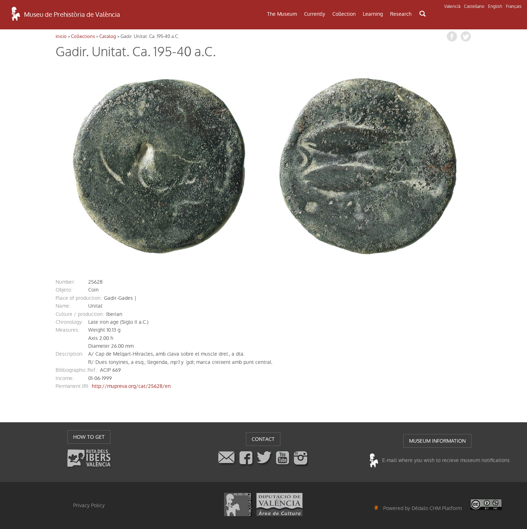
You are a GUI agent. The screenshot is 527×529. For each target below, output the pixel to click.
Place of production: (78, 298)
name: (63, 305)
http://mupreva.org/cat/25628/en (131, 386)
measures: (67, 329)
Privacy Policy (89, 505)
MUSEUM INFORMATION (437, 440)
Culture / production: (80, 314)
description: (69, 353)
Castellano (474, 6)
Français (514, 6)
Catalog (107, 36)
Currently (314, 14)
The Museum (282, 14)
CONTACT (263, 439)
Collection (344, 14)
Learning (373, 14)
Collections (83, 36)
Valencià (452, 6)
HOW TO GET (89, 437)
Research (401, 14)
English (495, 6)
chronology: (69, 322)
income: (64, 378)
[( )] (160, 165)
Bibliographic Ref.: (77, 370)
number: (65, 281)
